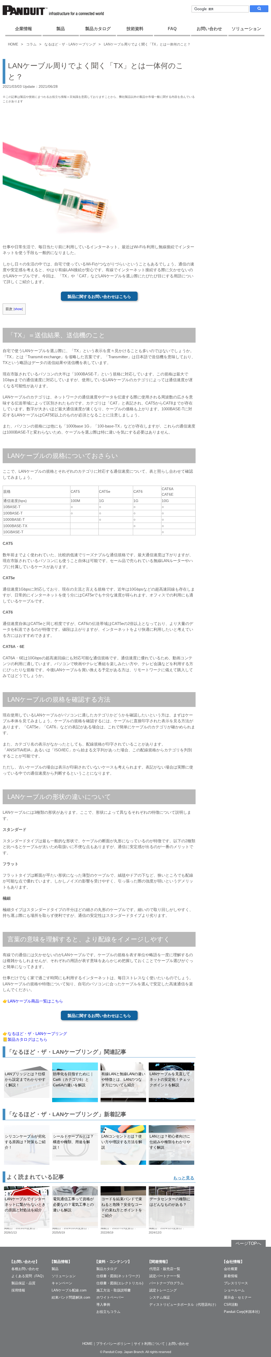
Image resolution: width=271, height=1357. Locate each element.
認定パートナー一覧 (164, 1276)
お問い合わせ (209, 28)
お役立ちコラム (108, 1312)
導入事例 (103, 1305)
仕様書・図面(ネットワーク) (118, 1276)
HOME (13, 44)
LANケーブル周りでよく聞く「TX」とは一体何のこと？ (147, 44)
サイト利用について (149, 1344)
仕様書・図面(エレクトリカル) (119, 1283)
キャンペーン (62, 1283)
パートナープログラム (166, 1283)
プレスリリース (236, 1283)
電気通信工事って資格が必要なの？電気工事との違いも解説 (73, 1204)
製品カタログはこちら (27, 1039)
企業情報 (23, 28)
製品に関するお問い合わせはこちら (99, 296)
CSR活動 (231, 1305)
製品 (60, 28)
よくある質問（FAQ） (28, 1276)
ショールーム (234, 1290)
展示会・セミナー (237, 1297)
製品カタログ (98, 28)
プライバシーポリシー (113, 1344)
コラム (31, 44)
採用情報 (18, 1290)
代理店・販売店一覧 (164, 1269)
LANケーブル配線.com (69, 1290)
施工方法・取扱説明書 (113, 1290)
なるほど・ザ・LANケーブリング (70, 44)
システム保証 (159, 1297)
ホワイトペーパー (110, 1297)
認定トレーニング (163, 1290)
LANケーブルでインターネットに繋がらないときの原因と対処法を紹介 (25, 1204)
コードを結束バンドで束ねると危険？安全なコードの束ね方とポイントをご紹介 (121, 1207)
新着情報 (231, 1276)
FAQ (172, 28)
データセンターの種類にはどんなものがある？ (170, 1202)
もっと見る (183, 1178)
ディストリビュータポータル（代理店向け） (183, 1305)
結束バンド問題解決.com (71, 1297)
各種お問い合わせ (25, 1269)
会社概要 (231, 1269)
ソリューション (246, 28)
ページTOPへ (248, 1243)
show (18, 309)
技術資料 (135, 28)
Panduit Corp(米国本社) (242, 1312)
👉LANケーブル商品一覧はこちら (33, 1001)
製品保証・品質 (23, 1283)
